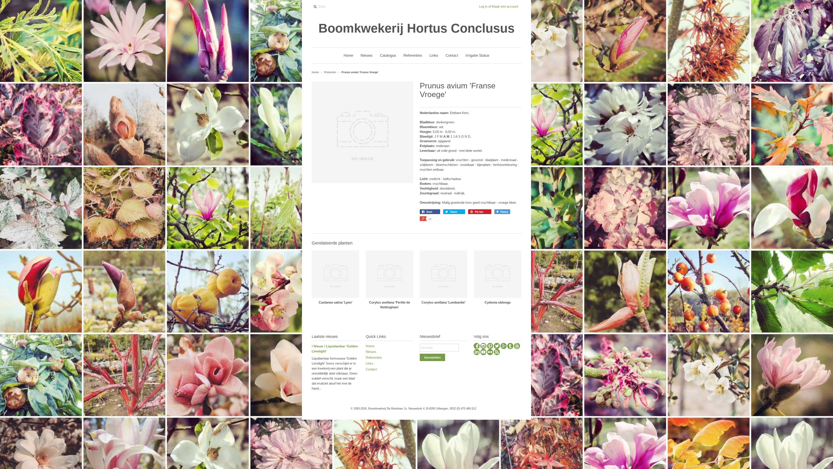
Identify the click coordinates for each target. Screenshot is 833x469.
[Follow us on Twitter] (497, 346)
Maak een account (505, 6)
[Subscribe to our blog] (497, 352)
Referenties (374, 357)
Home (370, 346)
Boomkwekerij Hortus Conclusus (416, 28)
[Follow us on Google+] (503, 346)
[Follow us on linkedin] (477, 352)
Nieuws (371, 351)
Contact (371, 369)
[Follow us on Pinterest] (490, 346)
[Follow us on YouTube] (483, 352)
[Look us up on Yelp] (517, 346)
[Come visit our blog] (510, 346)
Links (369, 363)
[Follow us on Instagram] (483, 346)
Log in (483, 6)
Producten (330, 72)
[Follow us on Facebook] (477, 346)
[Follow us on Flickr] (490, 352)
